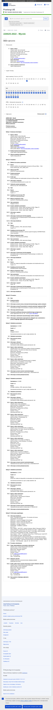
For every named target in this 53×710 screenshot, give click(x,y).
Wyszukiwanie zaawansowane (16, 23)
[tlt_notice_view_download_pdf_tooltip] (7, 93)
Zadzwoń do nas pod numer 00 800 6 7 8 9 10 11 (14, 679)
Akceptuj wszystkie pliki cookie (13, 706)
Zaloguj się (39, 4)
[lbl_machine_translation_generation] (22, 102)
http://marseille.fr (20, 61)
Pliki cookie (5, 632)
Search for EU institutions (8, 693)
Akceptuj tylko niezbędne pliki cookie (33, 706)
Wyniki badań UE (7, 656)
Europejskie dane (7, 653)
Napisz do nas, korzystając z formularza (12, 684)
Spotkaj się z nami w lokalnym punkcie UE (12, 686)
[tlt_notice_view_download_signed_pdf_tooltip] (27, 81)
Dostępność (5, 634)
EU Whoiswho (6, 658)
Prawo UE (5, 651)
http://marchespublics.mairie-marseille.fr (29, 62)
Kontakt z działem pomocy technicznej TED (12, 616)
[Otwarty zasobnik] (5, 40)
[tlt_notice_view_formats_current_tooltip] (45, 114)
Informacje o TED (7, 641)
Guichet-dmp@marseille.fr (19, 58)
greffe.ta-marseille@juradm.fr (20, 553)
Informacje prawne (7, 629)
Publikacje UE (6, 661)
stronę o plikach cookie (26, 700)
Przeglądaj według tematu (15, 24)
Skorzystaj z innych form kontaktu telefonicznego (14, 681)
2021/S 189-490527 (33, 313)
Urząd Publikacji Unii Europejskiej (11, 604)
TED (4, 30)
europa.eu (24, 673)
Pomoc (4, 613)
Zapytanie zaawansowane (29, 23)
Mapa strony (6, 644)
